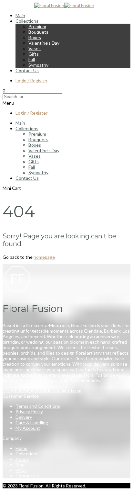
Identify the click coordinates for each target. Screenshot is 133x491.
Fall (31, 59)
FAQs (21, 470)
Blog (20, 464)
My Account (27, 428)
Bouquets (38, 32)
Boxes (34, 37)
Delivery (23, 417)
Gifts (33, 54)
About (21, 459)
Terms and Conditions (37, 406)
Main (20, 15)
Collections (26, 21)
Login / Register (31, 80)
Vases (34, 48)
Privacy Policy (29, 411)
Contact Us (27, 70)
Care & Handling (31, 422)
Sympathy (38, 65)
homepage (44, 257)
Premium (37, 26)
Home (21, 448)
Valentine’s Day (43, 43)
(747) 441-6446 (18, 390)
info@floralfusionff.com (58, 390)
